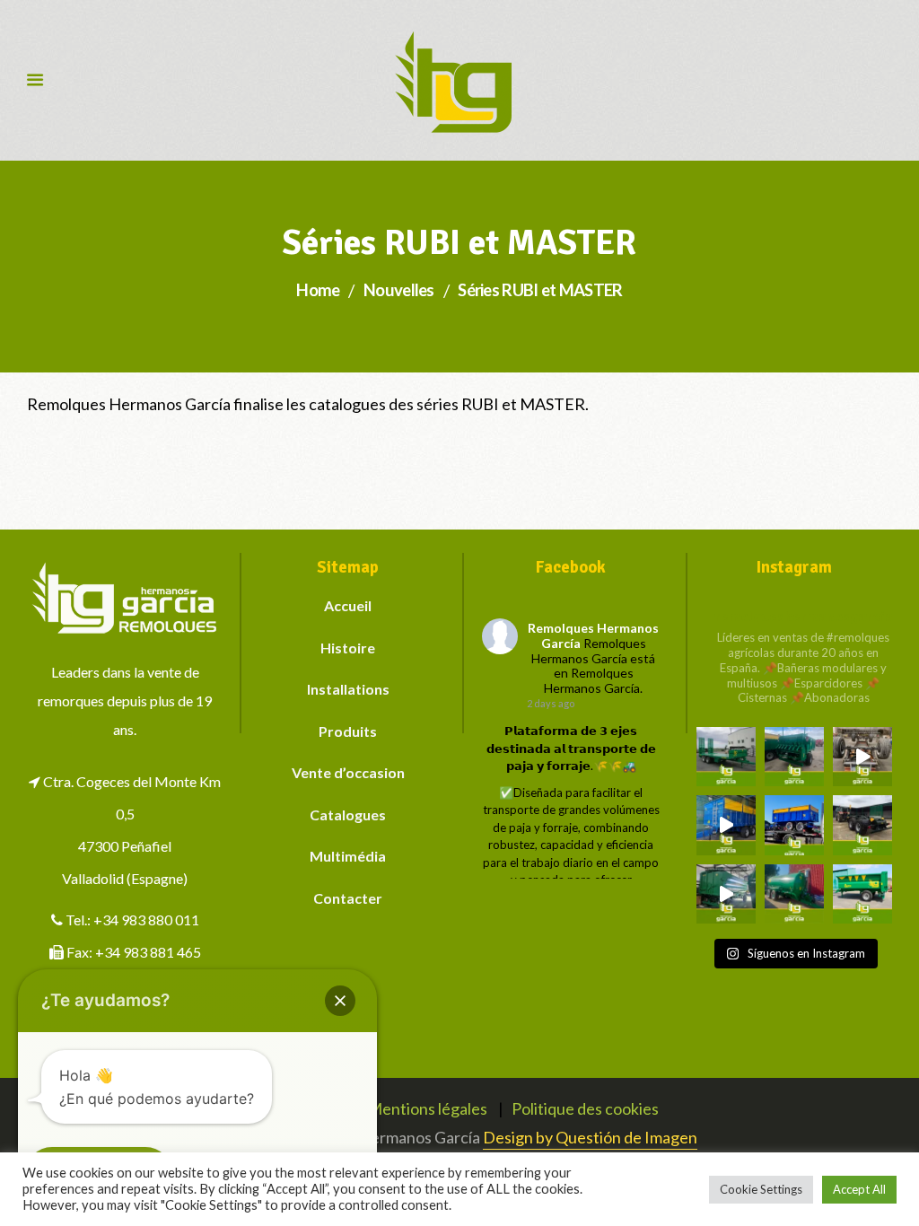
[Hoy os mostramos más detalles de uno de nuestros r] (726, 824)
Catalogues (348, 814)
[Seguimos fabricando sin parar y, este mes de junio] (726, 894)
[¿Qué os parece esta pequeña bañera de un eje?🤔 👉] (862, 894)
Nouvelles (398, 291)
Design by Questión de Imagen (590, 1137)
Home (317, 291)
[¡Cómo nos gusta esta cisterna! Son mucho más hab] (794, 894)
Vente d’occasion (348, 772)
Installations (348, 688)
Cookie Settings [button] (761, 1189)
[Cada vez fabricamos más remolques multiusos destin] (726, 756)
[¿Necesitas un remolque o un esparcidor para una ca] (794, 756)
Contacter (347, 897)
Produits (348, 731)
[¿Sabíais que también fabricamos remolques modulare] (794, 824)
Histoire (347, 647)
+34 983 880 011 (146, 919)
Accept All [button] (859, 1189)
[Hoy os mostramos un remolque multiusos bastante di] (862, 824)
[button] (340, 1000)
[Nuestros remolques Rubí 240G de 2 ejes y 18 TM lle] (862, 756)
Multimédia (348, 855)
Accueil (348, 605)
